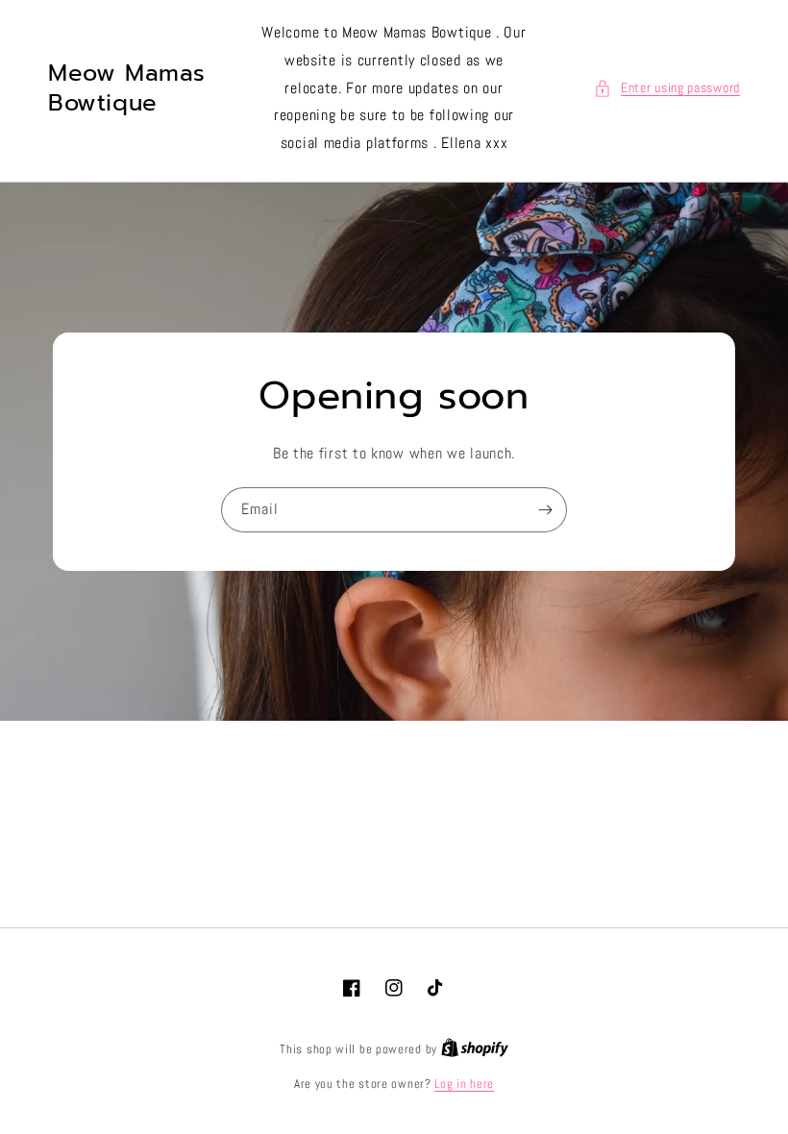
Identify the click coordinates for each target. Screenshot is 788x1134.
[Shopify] (474, 1049)
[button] (667, 88)
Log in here (464, 1083)
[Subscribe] (545, 509)
